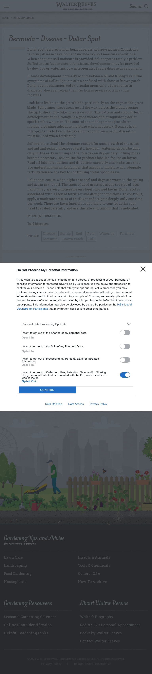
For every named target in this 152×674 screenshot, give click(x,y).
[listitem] (76, 324)
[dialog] (76, 337)
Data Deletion (53, 403)
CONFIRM (47, 389)
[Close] (144, 270)
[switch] (125, 332)
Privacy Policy (98, 403)
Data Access (76, 403)
